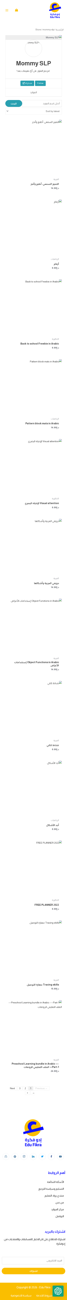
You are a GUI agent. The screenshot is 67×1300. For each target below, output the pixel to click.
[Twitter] (42, 1156)
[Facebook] (51, 1156)
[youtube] (60, 1156)
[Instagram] (24, 1156)
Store (38, 29)
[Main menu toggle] (6, 10)
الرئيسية (60, 29)
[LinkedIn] (33, 1156)
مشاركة (28, 83)
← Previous (41, 1088)
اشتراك (34, 1271)
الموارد (33, 92)
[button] (58, 1291)
